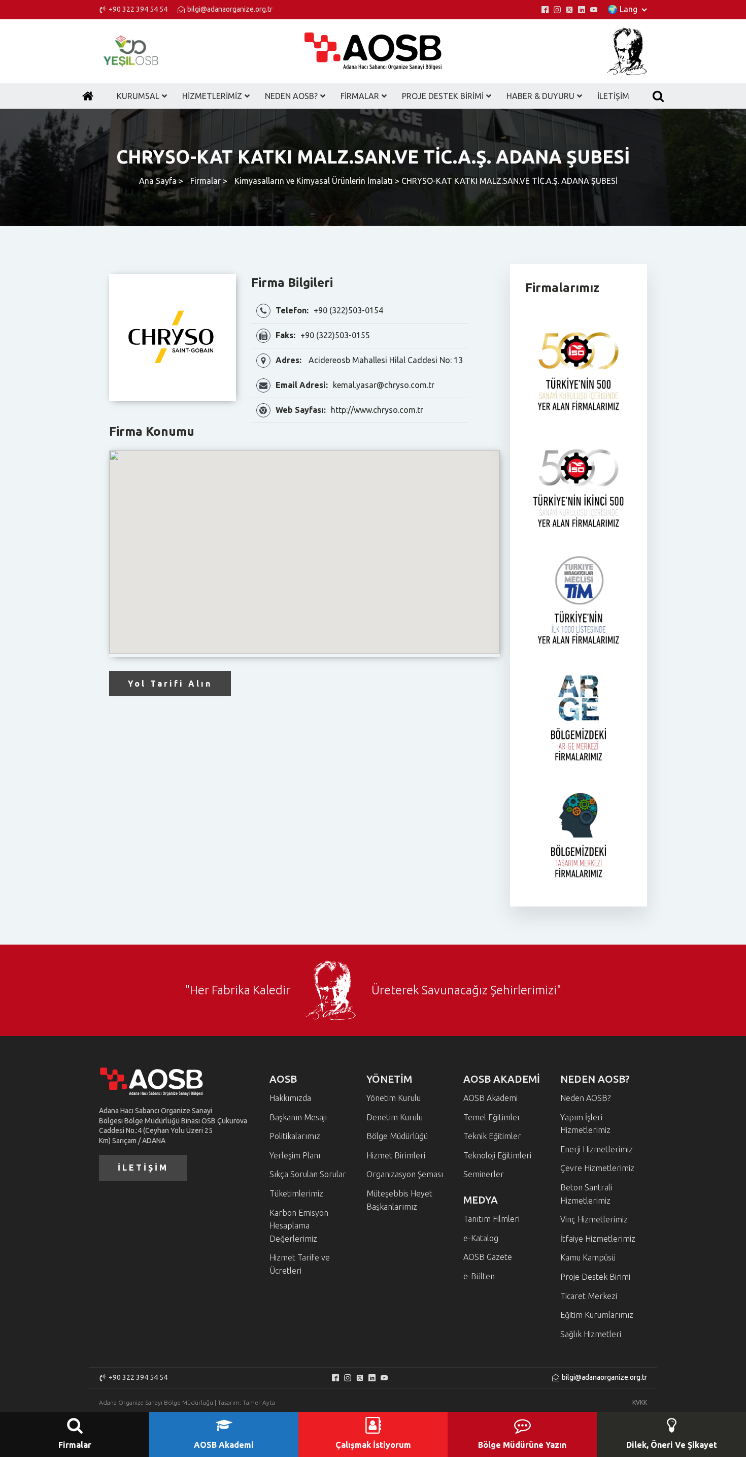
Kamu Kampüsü (588, 1257)
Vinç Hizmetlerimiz (594, 1219)
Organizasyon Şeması (404, 1174)
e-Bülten (479, 1276)
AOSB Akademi (490, 1098)
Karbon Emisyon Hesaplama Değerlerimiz (298, 1225)
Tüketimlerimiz (296, 1193)
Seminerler (483, 1174)
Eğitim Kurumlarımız (596, 1314)
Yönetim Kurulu (393, 1098)
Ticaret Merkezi (588, 1296)
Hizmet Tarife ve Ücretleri (299, 1264)
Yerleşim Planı (294, 1155)
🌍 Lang (622, 9)
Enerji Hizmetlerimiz (596, 1149)
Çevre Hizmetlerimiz (597, 1168)
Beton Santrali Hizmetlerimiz (586, 1194)
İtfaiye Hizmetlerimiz (597, 1238)
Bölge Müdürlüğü (397, 1136)
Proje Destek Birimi (595, 1276)
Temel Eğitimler (492, 1117)
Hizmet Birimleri (395, 1155)
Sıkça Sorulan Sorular (307, 1174)
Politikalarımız (294, 1136)
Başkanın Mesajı (298, 1117)
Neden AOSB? (585, 1098)
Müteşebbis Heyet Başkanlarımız (399, 1200)
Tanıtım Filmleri (491, 1218)
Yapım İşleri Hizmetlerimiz (585, 1124)
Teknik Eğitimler (492, 1136)
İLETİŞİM (143, 1167)
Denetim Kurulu (394, 1117)
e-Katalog (480, 1238)
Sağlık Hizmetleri (590, 1334)
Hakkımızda (290, 1098)
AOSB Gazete (487, 1256)
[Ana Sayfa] (88, 96)
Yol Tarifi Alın (170, 683)
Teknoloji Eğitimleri (497, 1155)
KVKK (639, 1402)
